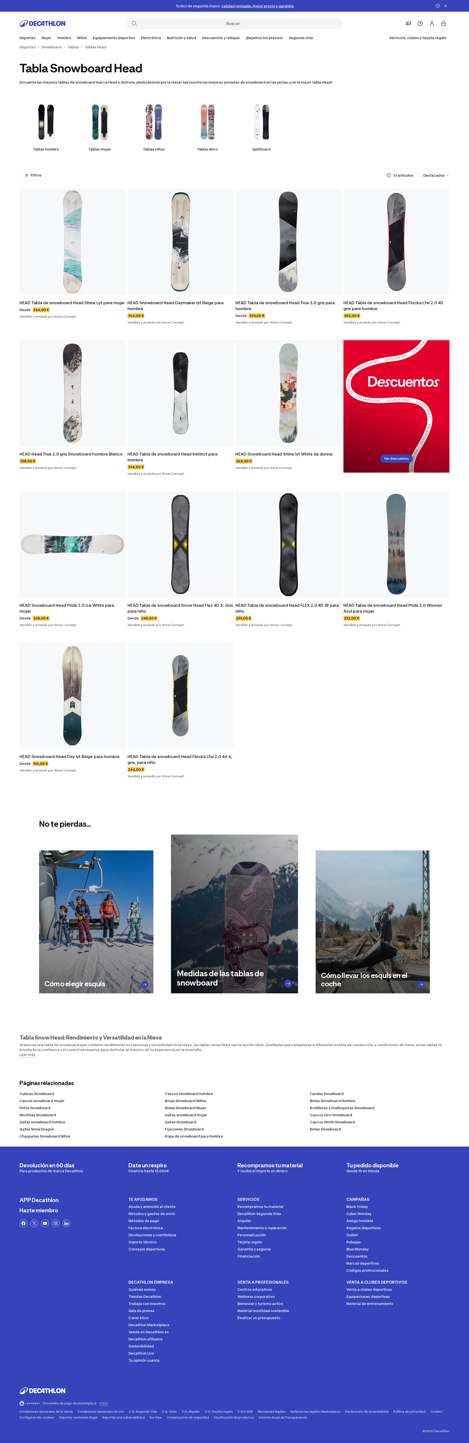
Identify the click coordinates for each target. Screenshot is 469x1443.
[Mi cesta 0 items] (443, 23)
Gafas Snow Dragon (37, 1129)
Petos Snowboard (35, 1108)
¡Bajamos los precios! (264, 38)
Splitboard (261, 149)
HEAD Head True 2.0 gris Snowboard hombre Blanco (71, 454)
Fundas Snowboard (327, 1094)
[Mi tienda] (408, 23)
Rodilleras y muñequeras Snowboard (342, 1108)
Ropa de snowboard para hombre (194, 1136)
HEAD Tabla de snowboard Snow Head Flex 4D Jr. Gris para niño (180, 608)
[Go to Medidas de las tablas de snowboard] (288, 983)
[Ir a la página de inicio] (42, 23)
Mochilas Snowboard (38, 1115)
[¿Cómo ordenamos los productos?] (388, 175)
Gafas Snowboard (180, 1122)
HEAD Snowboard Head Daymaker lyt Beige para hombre (176, 305)
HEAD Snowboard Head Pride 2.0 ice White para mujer (67, 608)
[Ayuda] (420, 23)
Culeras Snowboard (37, 1094)
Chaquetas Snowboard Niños (45, 1136)
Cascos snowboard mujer (42, 1101)
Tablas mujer (99, 149)
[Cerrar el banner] (445, 6)
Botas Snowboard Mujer (185, 1108)
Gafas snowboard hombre (42, 1122)
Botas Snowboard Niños (185, 1101)
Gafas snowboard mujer (186, 1115)
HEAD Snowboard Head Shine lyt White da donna (283, 454)
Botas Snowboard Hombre (332, 1101)
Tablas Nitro (207, 149)
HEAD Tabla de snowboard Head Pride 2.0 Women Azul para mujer (392, 608)
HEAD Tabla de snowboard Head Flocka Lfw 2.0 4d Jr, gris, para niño (180, 759)
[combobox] (436, 175)
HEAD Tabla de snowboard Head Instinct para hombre (172, 457)
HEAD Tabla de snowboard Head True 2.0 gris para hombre (285, 305)
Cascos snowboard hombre (189, 1094)
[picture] (73, 242)
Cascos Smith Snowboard (332, 1122)
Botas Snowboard (325, 1129)
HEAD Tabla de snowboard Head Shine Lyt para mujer (72, 302)
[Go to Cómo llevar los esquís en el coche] (421, 984)
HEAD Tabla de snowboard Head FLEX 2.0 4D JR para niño (287, 608)
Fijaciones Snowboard (184, 1129)
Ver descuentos (396, 458)
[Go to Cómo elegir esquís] (144, 984)
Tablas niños (154, 149)
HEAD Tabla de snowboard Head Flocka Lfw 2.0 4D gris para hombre (393, 305)
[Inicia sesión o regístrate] (432, 23)
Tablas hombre (46, 149)
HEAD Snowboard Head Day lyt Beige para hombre (69, 756)
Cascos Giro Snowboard (331, 1115)
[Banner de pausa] (438, 6)
